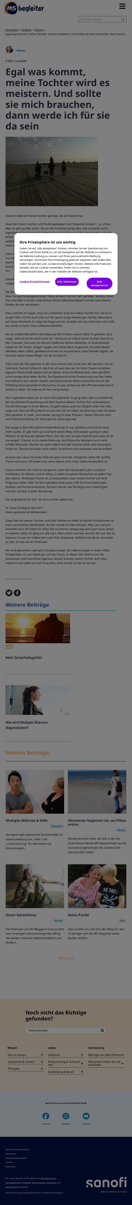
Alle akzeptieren (99, 283)
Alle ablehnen (67, 281)
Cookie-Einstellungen (35, 281)
